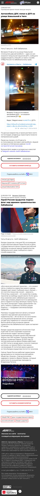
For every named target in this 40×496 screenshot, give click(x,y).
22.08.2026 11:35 (6, 195)
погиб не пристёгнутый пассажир (16, 145)
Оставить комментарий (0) (20, 165)
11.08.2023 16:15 (5, 7)
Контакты (21, 434)
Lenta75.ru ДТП (6, 45)
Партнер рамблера (17, 486)
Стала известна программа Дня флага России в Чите (18, 378)
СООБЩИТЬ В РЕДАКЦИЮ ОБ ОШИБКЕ (15, 436)
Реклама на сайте (8, 434)
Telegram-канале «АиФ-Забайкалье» (16, 151)
